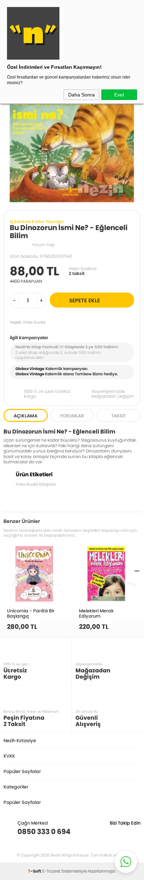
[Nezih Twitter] (124, 831)
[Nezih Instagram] (113, 831)
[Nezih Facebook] (135, 831)
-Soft (35, 871)
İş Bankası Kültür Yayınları (37, 221)
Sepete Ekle (84, 300)
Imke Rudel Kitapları (36, 484)
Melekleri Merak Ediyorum (96, 613)
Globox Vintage (29, 374)
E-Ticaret (51, 871)
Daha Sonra (81, 95)
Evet (119, 95)
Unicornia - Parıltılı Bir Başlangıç (31, 613)
